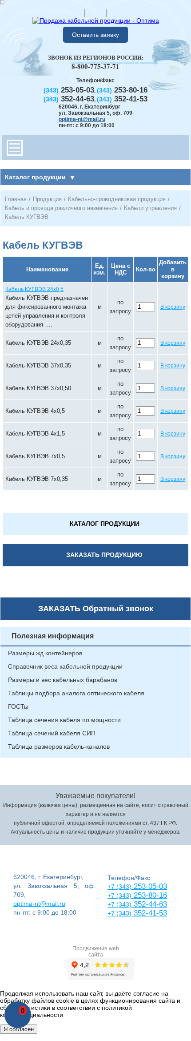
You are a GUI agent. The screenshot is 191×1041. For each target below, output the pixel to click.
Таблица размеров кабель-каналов (59, 746)
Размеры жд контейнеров (45, 653)
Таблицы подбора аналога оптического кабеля (76, 693)
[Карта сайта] (95, 12)
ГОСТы (18, 706)
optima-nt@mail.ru (82, 119)
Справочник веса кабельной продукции (65, 666)
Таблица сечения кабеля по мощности (64, 719)
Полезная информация (53, 636)
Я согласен (19, 1029)
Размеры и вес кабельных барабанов (62, 679)
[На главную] (73, 12)
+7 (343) (119, 913)
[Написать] (118, 12)
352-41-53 (149, 913)
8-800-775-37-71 (95, 66)
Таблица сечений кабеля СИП (52, 733)
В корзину (172, 307)
